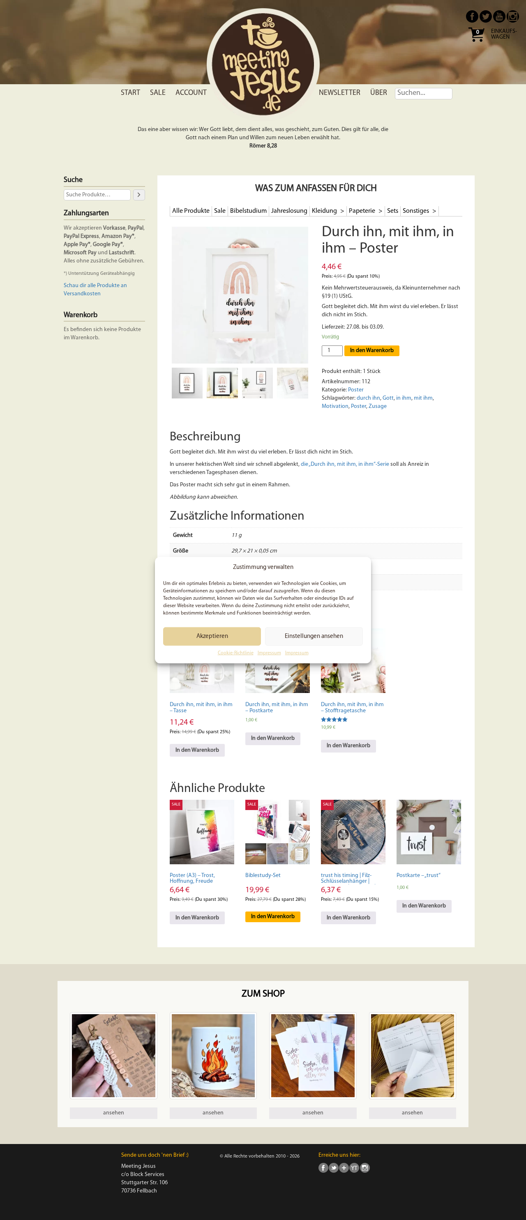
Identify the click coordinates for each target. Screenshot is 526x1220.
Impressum (269, 653)
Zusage (378, 406)
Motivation (335, 406)
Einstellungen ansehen (314, 636)
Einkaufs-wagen (504, 34)
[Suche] (139, 194)
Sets (392, 211)
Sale (158, 93)
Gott (388, 398)
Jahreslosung (289, 211)
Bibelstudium (248, 211)
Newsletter (339, 93)
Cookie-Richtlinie (236, 653)
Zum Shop (263, 994)
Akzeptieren (212, 636)
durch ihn (368, 398)
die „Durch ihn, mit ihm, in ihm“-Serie (345, 464)
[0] (476, 44)
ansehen (113, 1113)
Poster (356, 390)
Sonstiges (416, 211)
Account (191, 93)
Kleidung (325, 211)
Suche (73, 180)
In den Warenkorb (372, 351)
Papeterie (362, 211)
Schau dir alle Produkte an (95, 286)
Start (130, 93)
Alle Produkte (191, 211)
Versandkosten (82, 294)
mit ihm (423, 398)
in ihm (403, 398)
